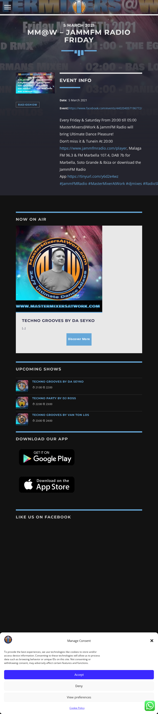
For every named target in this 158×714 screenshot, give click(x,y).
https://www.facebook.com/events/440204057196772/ (105, 108)
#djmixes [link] (134, 183)
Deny (79, 686)
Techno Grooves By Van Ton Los (60, 415)
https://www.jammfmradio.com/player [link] (93, 148)
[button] (152, 641)
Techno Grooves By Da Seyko (58, 381)
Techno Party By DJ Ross (54, 398)
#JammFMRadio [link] (73, 183)
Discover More (79, 339)
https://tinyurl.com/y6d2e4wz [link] (92, 176)
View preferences (79, 697)
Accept (79, 674)
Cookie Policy (77, 708)
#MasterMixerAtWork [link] (106, 183)
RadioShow (27, 104)
